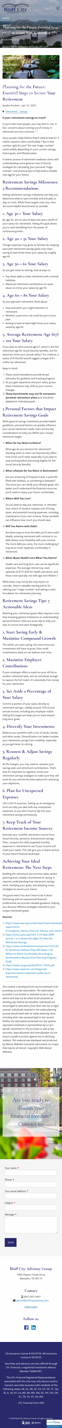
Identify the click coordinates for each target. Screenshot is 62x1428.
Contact (8, 129)
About (6, 25)
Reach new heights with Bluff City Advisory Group (25, 48)
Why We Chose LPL (14, 58)
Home (6, 18)
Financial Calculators (28, 108)
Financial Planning (15, 72)
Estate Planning (47, 86)
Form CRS (38, 1402)
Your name (22, 1168)
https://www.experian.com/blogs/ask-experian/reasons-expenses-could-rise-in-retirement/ (28, 972)
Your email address (27, 1191)
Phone (20, 1179)
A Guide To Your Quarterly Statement (27, 122)
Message (21, 1214)
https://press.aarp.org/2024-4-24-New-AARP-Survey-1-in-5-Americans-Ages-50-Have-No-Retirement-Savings (30, 938)
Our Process (10, 39)
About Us (8, 32)
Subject (20, 1202)
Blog (5, 108)
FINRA (33, 1371)
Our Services (10, 65)
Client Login (10, 137)
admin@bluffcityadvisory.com (32, 1300)
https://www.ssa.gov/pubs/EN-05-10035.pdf (30, 965)
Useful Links (10, 115)
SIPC (39, 1371)
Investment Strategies (17, 86)
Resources (9, 101)
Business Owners (37, 93)
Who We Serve (46, 32)
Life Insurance (11, 93)
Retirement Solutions (16, 79)
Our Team (25, 32)
